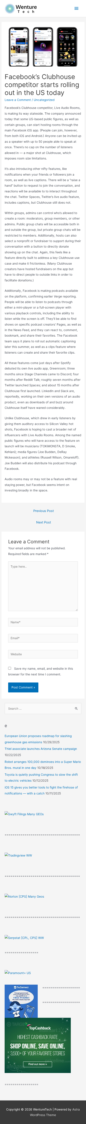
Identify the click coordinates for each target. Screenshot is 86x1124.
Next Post (43, 522)
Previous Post (43, 511)
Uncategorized (44, 100)
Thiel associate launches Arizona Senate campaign (41, 749)
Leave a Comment (18, 100)
